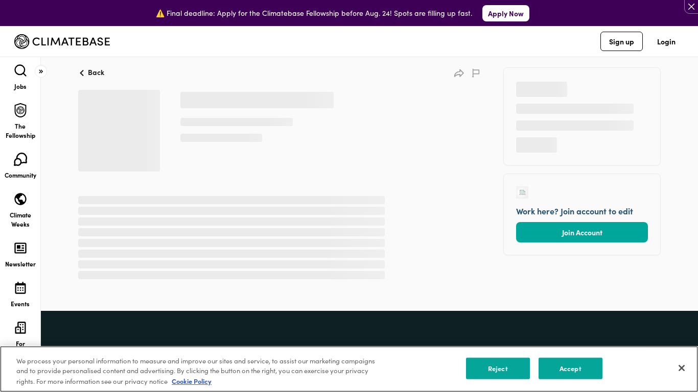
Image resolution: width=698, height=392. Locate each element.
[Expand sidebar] (41, 71)
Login (666, 41)
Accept (570, 368)
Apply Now (506, 13)
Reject (498, 368)
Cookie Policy (192, 381)
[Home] (62, 41)
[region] (349, 369)
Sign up (621, 41)
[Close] (681, 368)
